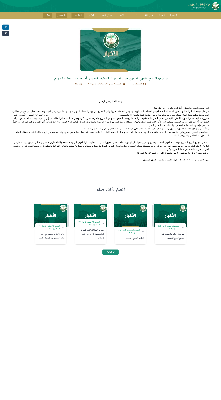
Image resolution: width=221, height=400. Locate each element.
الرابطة (162, 15)
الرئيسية (173, 15)
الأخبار (121, 15)
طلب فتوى (61, 15)
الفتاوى (133, 15)
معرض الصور (106, 15)
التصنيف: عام (137, 84)
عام (183, 227)
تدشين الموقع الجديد (135, 238)
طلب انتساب (78, 15)
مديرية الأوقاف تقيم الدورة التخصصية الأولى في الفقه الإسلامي (92, 234)
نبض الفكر (148, 15)
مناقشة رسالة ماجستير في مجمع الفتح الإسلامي (172, 236)
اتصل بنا (47, 15)
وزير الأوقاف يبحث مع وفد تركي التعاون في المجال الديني (51, 236)
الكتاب (92, 15)
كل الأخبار (110, 252)
